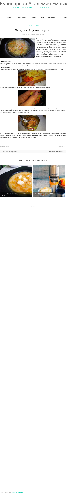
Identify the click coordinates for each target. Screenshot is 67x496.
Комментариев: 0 (5, 146)
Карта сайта (52, 17)
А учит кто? (33, 17)
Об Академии (21, 17)
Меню (42, 17)
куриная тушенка (33, 25)
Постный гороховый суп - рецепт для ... (14, 194)
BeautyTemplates (17, 492)
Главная (10, 17)
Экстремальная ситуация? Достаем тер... (44, 194)
